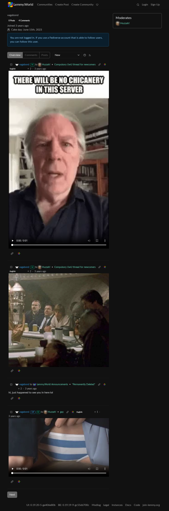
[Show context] (99, 64)
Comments (31, 55)
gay (62, 412)
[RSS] (90, 55)
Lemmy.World (23, 4)
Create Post (62, 4)
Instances (117, 505)
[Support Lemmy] (97, 4)
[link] (104, 64)
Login (145, 4)
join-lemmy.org (151, 505)
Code (137, 505)
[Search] (138, 4)
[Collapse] (11, 64)
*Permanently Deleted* (83, 384)
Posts (44, 55)
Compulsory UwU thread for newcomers (75, 65)
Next (12, 494)
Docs (128, 505)
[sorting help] (84, 55)
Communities (44, 4)
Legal (106, 505)
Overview (15, 55)
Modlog (96, 505)
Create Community (82, 4)
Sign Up (155, 4)
